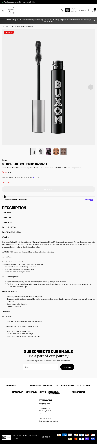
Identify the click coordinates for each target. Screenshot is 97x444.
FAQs (56, 386)
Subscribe (67, 367)
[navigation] (33, 151)
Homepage (5, 26)
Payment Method (67, 386)
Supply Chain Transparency (54, 393)
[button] (90, 87)
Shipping (43, 392)
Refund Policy (17, 392)
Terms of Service (78, 392)
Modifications (35, 386)
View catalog (3, 11)
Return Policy (31, 392)
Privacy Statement (83, 386)
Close (94, 20)
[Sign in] (89, 10)
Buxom (4, 160)
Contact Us (47, 386)
